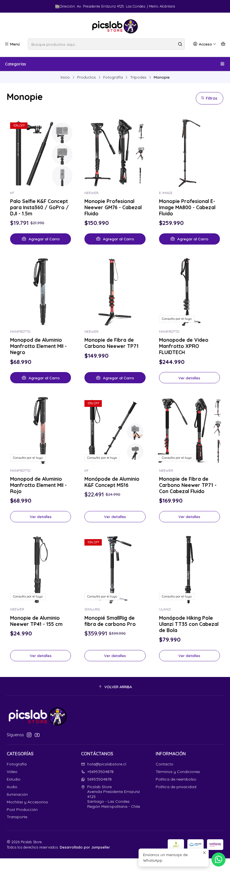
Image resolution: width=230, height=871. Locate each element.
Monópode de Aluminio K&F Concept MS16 (111, 482)
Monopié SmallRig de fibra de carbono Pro (110, 621)
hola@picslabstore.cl (106, 764)
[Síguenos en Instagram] (29, 735)
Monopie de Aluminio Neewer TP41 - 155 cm (36, 621)
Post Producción (22, 809)
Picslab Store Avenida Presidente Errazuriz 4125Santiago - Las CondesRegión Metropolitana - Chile (113, 796)
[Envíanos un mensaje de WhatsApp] (218, 859)
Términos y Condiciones (178, 771)
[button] (115, 687)
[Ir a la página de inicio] (114, 26)
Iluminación (17, 794)
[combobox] (106, 44)
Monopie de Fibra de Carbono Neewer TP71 (111, 343)
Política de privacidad (176, 786)
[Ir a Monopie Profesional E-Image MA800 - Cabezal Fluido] (189, 153)
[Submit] (180, 44)
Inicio (65, 77)
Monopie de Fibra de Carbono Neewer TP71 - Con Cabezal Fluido (188, 485)
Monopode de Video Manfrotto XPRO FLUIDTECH (183, 346)
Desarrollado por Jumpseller (85, 847)
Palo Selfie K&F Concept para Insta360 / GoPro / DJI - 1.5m (39, 207)
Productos (86, 77)
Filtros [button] (211, 98)
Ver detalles (189, 377)
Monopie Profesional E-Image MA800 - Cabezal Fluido (187, 207)
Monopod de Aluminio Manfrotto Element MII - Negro (38, 346)
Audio (12, 786)
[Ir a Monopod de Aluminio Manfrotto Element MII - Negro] (40, 292)
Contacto (164, 764)
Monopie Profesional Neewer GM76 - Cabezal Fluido (113, 207)
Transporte (17, 816)
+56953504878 (100, 771)
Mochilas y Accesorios (27, 801)
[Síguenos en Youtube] (37, 735)
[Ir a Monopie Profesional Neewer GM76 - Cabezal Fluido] (115, 153)
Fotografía (113, 77)
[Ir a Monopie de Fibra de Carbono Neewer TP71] (115, 292)
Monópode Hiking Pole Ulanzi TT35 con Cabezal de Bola (189, 624)
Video (12, 771)
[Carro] (223, 44)
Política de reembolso (176, 779)
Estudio (13, 779)
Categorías (15, 64)
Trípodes (138, 77)
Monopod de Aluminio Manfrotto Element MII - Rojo (38, 485)
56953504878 (99, 779)
